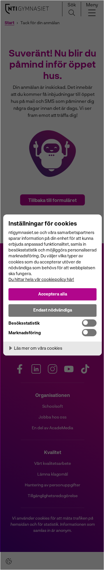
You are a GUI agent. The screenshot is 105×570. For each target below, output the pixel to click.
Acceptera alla (52, 293)
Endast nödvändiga (52, 309)
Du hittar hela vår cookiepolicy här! (41, 279)
